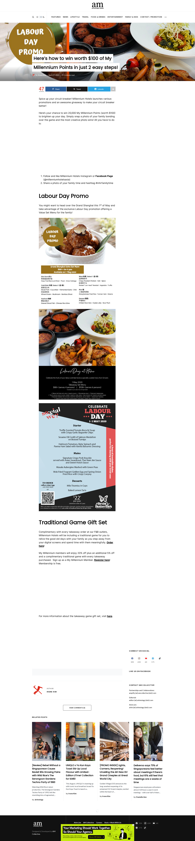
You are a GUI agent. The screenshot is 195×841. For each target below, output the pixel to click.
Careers (99, 823)
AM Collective (88, 823)
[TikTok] (159, 660)
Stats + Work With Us (112, 823)
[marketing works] (97, 832)
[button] (33, 17)
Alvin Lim (77, 823)
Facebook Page (104, 176)
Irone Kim (52, 692)
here (109, 616)
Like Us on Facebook (140, 671)
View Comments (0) (77, 708)
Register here (102, 560)
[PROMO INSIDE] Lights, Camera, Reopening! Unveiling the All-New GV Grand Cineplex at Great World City (114, 772)
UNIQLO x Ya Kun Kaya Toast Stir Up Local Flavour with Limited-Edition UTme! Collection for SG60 (79, 772)
